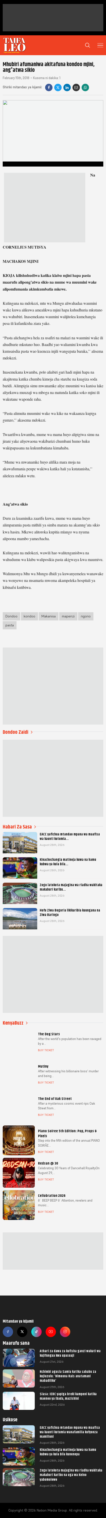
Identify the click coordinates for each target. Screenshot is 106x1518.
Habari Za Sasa (17, 827)
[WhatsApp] (85, 87)
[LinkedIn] (67, 87)
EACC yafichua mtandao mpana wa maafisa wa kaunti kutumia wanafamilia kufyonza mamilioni (70, 1432)
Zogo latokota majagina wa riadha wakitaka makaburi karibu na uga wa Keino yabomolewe (71, 1474)
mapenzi (68, 616)
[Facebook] (49, 87)
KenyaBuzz (13, 1023)
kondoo (29, 616)
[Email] (76, 87)
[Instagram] (65, 1332)
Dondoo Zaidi (15, 732)
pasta (9, 625)
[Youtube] (51, 1331)
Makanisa (48, 616)
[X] (58, 87)
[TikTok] (36, 1331)
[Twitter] (22, 1332)
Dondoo (11, 616)
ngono (86, 616)
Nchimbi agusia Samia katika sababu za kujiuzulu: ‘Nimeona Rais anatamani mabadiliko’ (68, 1376)
